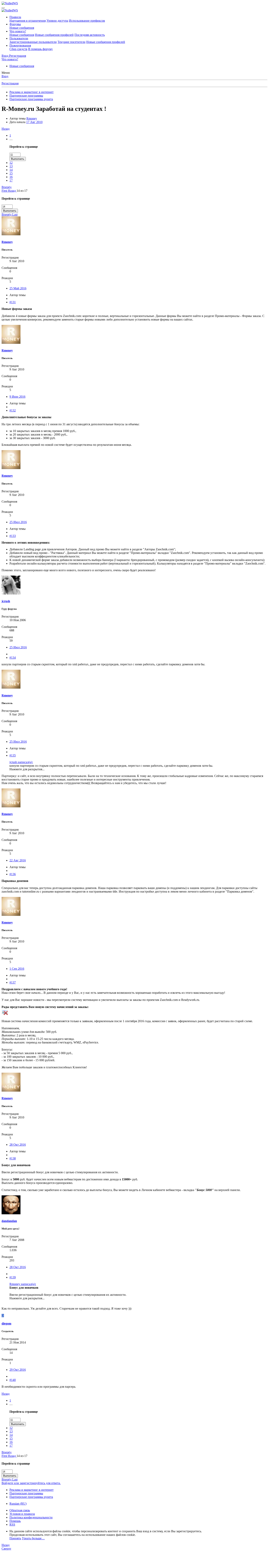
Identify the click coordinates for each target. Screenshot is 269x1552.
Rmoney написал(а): (22, 1284)
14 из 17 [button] (22, 190)
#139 (12, 1277)
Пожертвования (20, 45)
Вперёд (6, 187)
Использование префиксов (87, 20)
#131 (12, 302)
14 (11, 169)
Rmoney (31, 118)
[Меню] (3, 7)
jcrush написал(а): (21, 762)
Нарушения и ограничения (27, 20)
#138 (12, 1158)
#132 (12, 410)
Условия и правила (22, 1514)
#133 (12, 536)
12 (11, 162)
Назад (5, 128)
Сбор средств (18, 49)
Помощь (15, 1521)
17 (11, 180)
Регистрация (10, 83)
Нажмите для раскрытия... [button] (27, 769)
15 (11, 173)
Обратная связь (19, 1510)
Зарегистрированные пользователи (33, 42)
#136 (12, 874)
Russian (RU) (18, 1503)
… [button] (11, 139)
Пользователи (18, 38)
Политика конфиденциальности (31, 1517)
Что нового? (17, 31)
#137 (12, 982)
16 (11, 177)
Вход (5, 76)
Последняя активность (89, 34)
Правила (15, 17)
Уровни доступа (57, 20)
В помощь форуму (40, 49)
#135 (12, 755)
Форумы (15, 24)
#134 (12, 657)
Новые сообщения (21, 27)
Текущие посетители (71, 42)
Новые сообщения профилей (54, 34)
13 (11, 166)
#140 (12, 1380)
